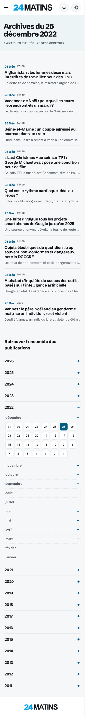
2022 (9, 412)
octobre (11, 479)
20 (36, 440)
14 (18, 449)
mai (8, 525)
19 (45, 440)
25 (63, 431)
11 (45, 449)
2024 (9, 389)
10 (54, 449)
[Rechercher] (64, 7)
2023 (9, 400)
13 (27, 449)
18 (54, 440)
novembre (13, 470)
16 (72, 440)
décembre (13, 422)
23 (9, 440)
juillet (9, 507)
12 (36, 449)
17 (63, 440)
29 (27, 431)
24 (72, 431)
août (8, 497)
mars (9, 543)
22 (18, 440)
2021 (9, 574)
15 (9, 449)
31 (9, 431)
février (10, 553)
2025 (9, 377)
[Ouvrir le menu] (7, 7)
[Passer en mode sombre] (76, 7)
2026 (9, 365)
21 (27, 440)
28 (36, 431)
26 (54, 431)
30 (18, 431)
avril (8, 534)
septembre (13, 488)
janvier (10, 562)
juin (8, 516)
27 (45, 431)
